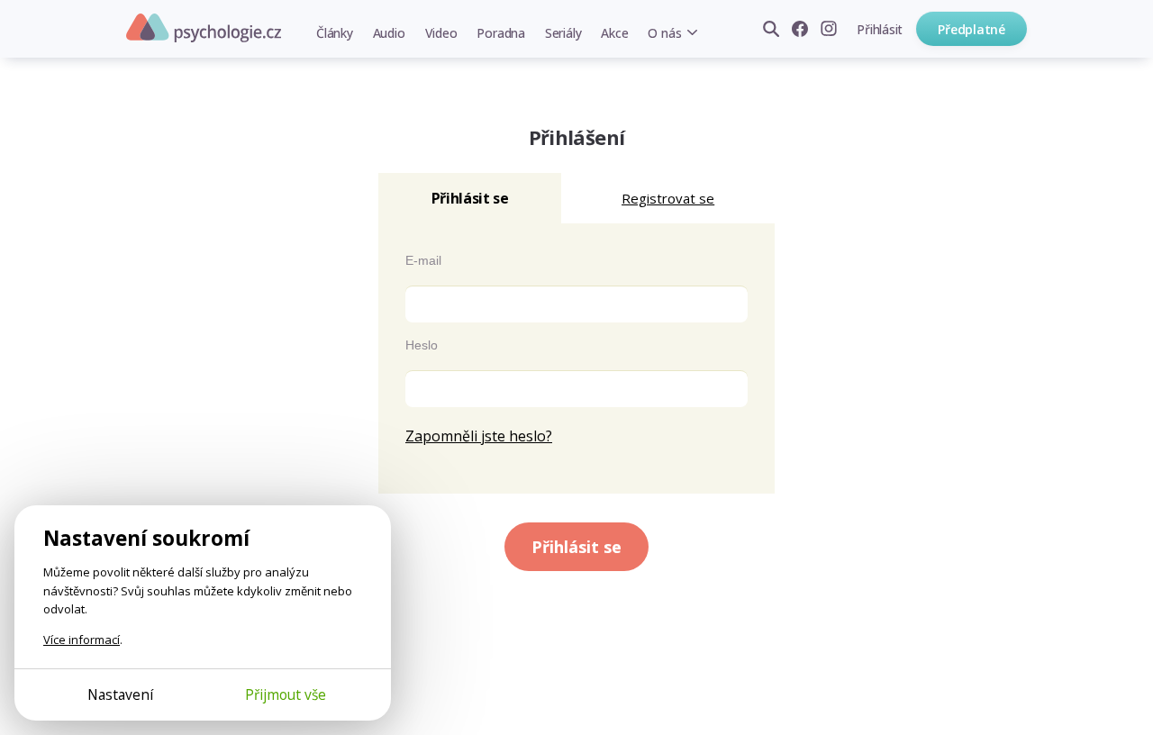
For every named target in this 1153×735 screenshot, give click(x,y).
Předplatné (971, 29)
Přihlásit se (576, 547)
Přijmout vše (285, 694)
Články (334, 32)
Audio (389, 32)
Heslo (421, 345)
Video (441, 32)
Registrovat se (668, 198)
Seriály (563, 32)
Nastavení (120, 694)
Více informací (81, 639)
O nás (664, 32)
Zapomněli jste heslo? (478, 436)
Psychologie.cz (203, 28)
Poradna (500, 32)
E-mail (423, 260)
